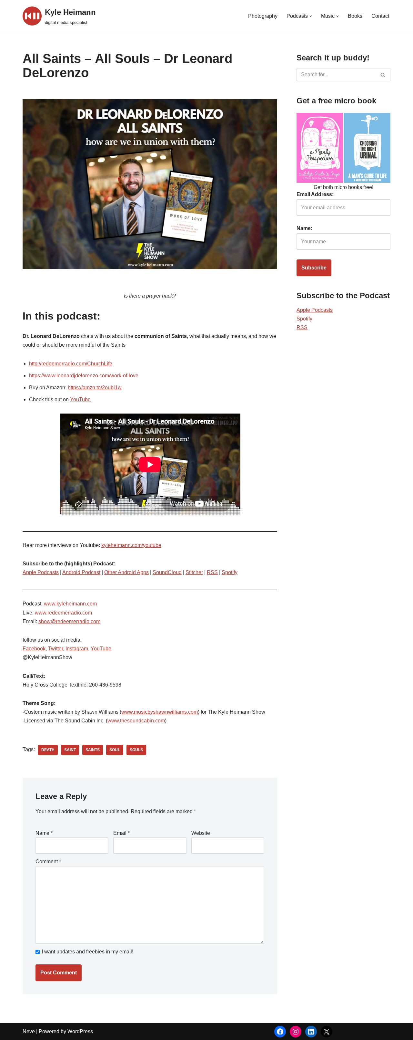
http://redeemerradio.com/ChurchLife (70, 363)
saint (70, 750)
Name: (304, 228)
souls (136, 750)
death (48, 750)
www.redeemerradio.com (63, 612)
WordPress (80, 1031)
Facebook (34, 648)
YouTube (80, 399)
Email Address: (315, 194)
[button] (310, 16)
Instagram (76, 648)
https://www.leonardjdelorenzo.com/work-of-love (83, 375)
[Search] (383, 74)
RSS (212, 572)
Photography (262, 16)
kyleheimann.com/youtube (131, 545)
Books (355, 16)
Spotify (229, 572)
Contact (380, 16)
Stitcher (194, 572)
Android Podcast (81, 572)
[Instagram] (295, 1031)
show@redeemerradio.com (69, 621)
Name (44, 833)
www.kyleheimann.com (70, 603)
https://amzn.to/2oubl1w (95, 387)
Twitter (55, 648)
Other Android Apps (126, 572)
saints (93, 750)
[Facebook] (280, 1031)
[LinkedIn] (311, 1031)
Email (121, 833)
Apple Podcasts (41, 572)
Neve (29, 1031)
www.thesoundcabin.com (136, 720)
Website (200, 833)
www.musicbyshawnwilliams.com (159, 712)
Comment (48, 861)
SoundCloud (167, 572)
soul (114, 750)
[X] (326, 1031)
